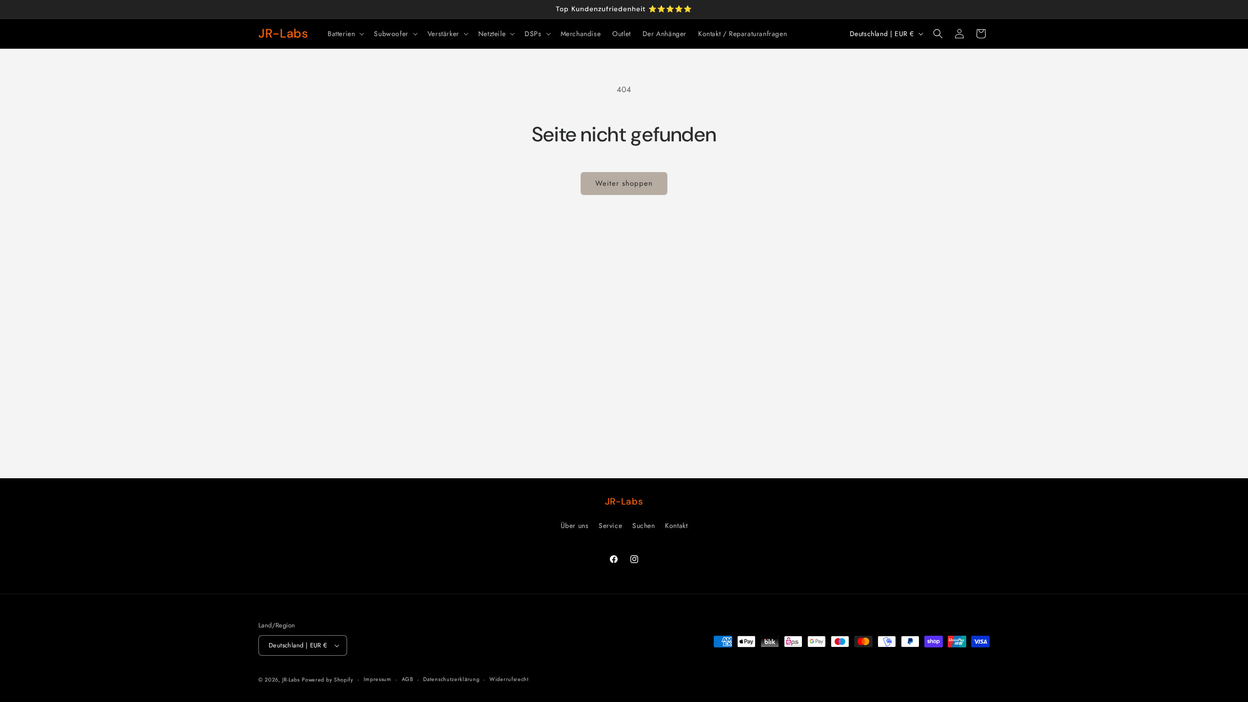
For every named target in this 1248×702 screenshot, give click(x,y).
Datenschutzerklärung (451, 679)
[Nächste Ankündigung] (986, 9)
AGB (407, 679)
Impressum (377, 679)
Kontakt (676, 525)
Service (610, 525)
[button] (345, 33)
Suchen (643, 525)
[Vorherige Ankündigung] (262, 9)
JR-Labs (291, 679)
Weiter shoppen (624, 183)
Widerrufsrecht (509, 679)
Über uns (575, 525)
